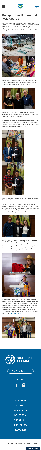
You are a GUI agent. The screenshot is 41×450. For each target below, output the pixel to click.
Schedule (19, 410)
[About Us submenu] (26, 420)
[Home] (20, 359)
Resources (20, 429)
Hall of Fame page (15, 313)
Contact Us (20, 425)
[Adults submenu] (25, 400)
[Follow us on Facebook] (16, 385)
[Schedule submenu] (26, 410)
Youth (19, 405)
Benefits (19, 415)
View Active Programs (20, 371)
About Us (19, 420)
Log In (36, 6)
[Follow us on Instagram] (23, 385)
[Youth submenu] (24, 405)
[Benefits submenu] (26, 415)
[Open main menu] (3, 6)
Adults (19, 400)
